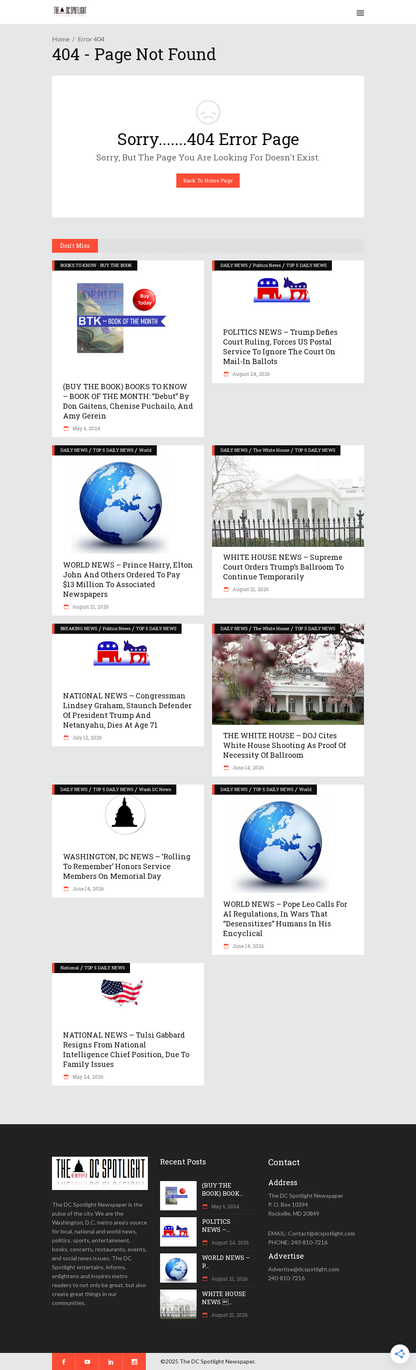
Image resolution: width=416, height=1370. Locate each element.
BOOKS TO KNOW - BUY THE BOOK (96, 265)
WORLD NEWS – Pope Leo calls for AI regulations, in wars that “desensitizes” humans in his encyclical (285, 918)
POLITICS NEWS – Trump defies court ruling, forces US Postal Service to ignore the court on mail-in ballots (280, 346)
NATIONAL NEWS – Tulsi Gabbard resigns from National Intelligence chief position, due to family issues (126, 1049)
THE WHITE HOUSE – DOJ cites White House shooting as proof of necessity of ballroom (284, 745)
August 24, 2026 (250, 374)
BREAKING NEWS (79, 628)
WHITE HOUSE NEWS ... (224, 1298)
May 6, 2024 (85, 428)
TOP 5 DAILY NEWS (306, 265)
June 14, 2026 (247, 767)
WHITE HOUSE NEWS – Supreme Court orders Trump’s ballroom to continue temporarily (283, 566)
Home (60, 39)
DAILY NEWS (234, 265)
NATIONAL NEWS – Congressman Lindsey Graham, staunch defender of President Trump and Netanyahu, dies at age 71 (127, 710)
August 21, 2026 (89, 606)
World (145, 450)
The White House (271, 450)
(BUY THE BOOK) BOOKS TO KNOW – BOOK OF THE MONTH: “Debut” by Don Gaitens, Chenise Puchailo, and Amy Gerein (128, 401)
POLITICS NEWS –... (216, 1225)
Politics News (267, 265)
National (70, 968)
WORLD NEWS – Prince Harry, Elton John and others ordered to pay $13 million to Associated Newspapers (128, 579)
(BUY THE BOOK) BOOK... (222, 1189)
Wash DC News (155, 789)
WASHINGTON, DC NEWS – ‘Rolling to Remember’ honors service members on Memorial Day (127, 866)
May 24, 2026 (87, 1076)
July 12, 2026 (86, 737)
